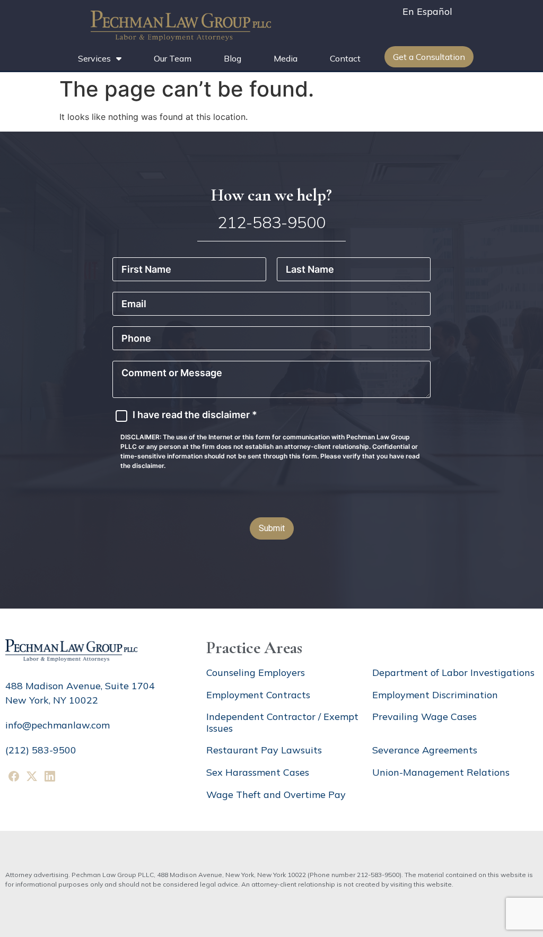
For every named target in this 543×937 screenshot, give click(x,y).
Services (94, 58)
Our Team (172, 58)
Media (285, 58)
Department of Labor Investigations (453, 672)
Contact (345, 58)
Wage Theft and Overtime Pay (276, 794)
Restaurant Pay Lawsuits (264, 750)
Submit (272, 528)
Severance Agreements (424, 750)
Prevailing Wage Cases (424, 716)
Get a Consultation (429, 56)
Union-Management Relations (441, 772)
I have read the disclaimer (195, 415)
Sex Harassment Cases (257, 772)
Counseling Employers (255, 672)
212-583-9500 (271, 222)
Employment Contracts (258, 695)
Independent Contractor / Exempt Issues (282, 722)
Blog (232, 58)
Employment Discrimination (435, 695)
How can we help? (271, 195)
